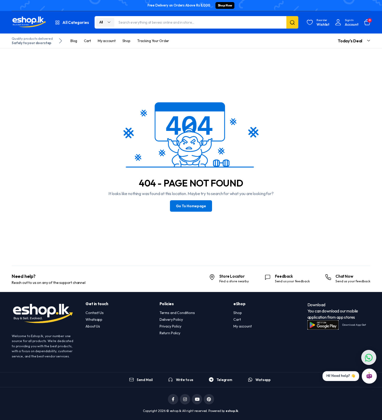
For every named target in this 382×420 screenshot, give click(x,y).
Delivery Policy (171, 319)
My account (107, 40)
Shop (126, 40)
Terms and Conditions (177, 312)
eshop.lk (232, 411)
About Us (92, 326)
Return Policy (170, 333)
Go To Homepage (191, 206)
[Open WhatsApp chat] (368, 357)
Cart (87, 40)
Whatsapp (93, 319)
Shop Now (225, 5)
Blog (73, 40)
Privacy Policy (170, 326)
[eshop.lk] (29, 22)
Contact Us (94, 312)
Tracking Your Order (153, 40)
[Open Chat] (369, 376)
